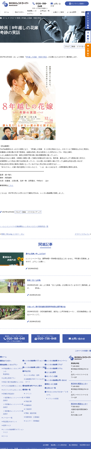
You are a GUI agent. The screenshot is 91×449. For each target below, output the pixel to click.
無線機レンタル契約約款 (59, 445)
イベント (28, 393)
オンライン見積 (51, 376)
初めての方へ (19, 12)
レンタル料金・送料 (32, 375)
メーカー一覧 (7, 418)
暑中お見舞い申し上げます (36, 254)
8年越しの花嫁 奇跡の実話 (36, 57)
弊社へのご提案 (51, 384)
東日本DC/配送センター (79, 383)
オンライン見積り (77, 4)
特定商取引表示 (85, 445)
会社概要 (46, 445)
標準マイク (7, 425)
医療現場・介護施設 (32, 417)
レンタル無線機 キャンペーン (56, 361)
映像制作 (28, 405)
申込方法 (27, 371)
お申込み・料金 (44, 12)
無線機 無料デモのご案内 (33, 386)
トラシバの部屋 (53, 398)
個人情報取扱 (73, 445)
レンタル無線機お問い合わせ (56, 380)
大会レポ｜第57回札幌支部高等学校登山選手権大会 (46, 307)
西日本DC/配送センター (79, 404)
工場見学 (28, 409)
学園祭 (27, 397)
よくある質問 (71, 12)
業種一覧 (84, 12)
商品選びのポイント (10, 421)
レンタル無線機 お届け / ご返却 (35, 367)
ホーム (6, 12)
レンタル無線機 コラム (54, 368)
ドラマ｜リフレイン (82, 234)
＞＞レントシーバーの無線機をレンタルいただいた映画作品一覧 (24, 226)
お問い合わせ (78, 338)
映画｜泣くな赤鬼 (34, 280)
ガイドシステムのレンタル (12, 390)
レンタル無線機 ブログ (54, 364)
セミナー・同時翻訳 (32, 421)
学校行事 (28, 401)
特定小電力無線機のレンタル (13, 382)
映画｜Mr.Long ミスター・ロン (12, 234)
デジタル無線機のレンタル (12, 386)
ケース (5, 436)
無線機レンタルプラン (32, 12)
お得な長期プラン (9, 378)
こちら (10, 185)
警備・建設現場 (30, 413)
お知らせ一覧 (51, 388)
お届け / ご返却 (58, 12)
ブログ (12, 18)
